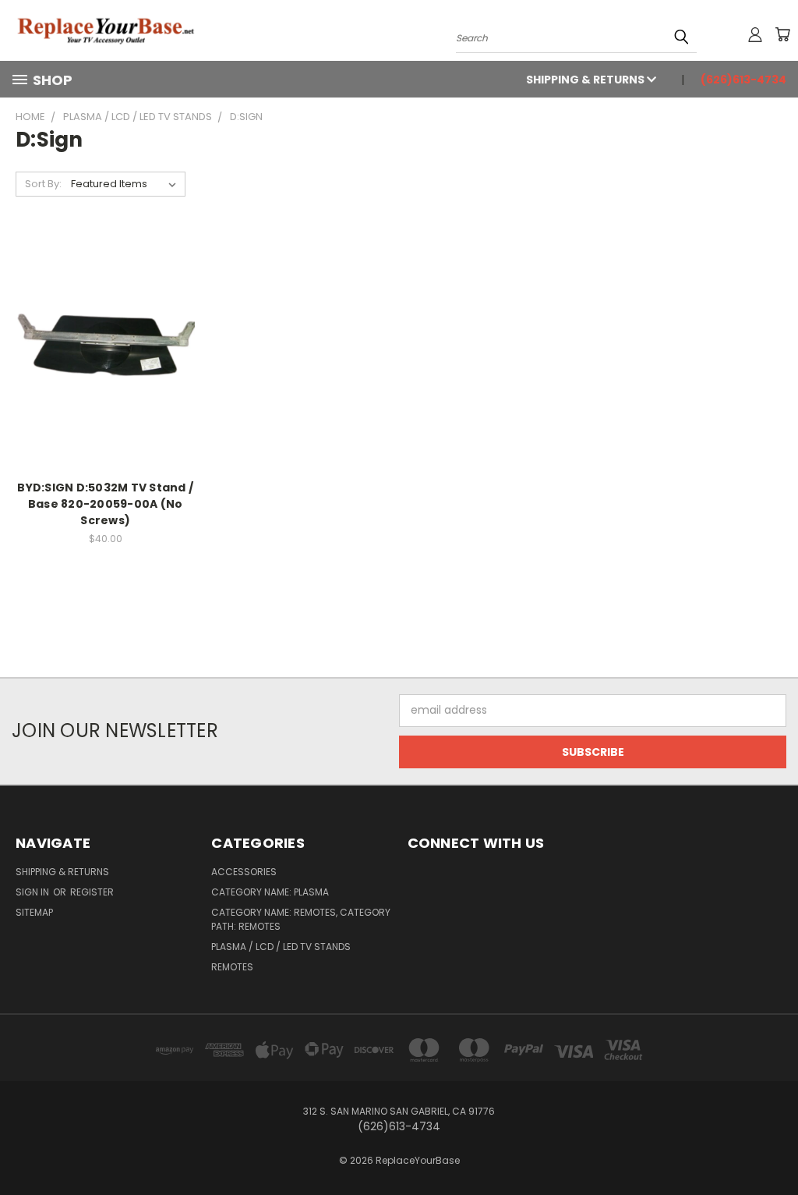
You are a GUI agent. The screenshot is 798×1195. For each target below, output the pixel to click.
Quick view (105, 325)
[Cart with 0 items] (782, 34)
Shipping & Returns (586, 79)
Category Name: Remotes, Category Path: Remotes (300, 919)
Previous (774, 1146)
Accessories (244, 871)
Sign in (33, 892)
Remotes (232, 966)
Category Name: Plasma (270, 892)
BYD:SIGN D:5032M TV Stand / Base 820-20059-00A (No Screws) (105, 504)
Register (92, 892)
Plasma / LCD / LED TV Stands (281, 946)
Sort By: (43, 183)
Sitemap (34, 912)
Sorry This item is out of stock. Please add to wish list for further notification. (105, 364)
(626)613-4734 (743, 79)
